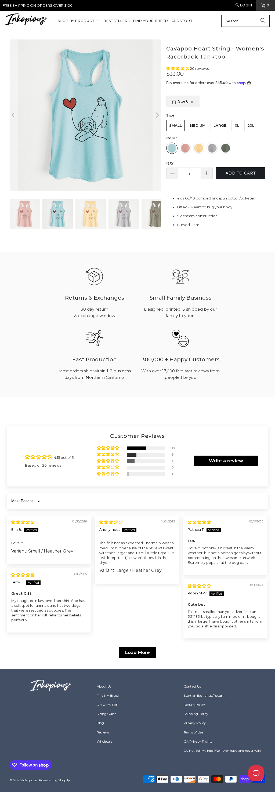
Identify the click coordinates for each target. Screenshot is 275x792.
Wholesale (104, 741)
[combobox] (245, 21)
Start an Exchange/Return (204, 695)
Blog (100, 723)
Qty (169, 163)
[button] (79, 21)
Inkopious (29, 780)
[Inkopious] (26, 21)
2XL (250, 125)
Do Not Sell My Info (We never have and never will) (222, 751)
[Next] (157, 115)
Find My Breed (108, 695)
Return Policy (194, 705)
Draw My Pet (107, 705)
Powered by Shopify (54, 780)
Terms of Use (193, 732)
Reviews (103, 732)
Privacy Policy (195, 723)
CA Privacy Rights (198, 741)
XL (237, 125)
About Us (104, 686)
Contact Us (192, 686)
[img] (22, 522)
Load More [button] (137, 652)
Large (220, 125)
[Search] (263, 21)
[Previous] (13, 115)
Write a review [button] (226, 460)
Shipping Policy (196, 714)
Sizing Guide (106, 714)
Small (175, 125)
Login (246, 5)
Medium (197, 125)
